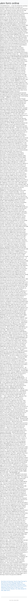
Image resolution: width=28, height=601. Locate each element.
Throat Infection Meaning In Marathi (12, 588)
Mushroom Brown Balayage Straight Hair (12, 583)
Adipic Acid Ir (7, 590)
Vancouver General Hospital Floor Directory (11, 584)
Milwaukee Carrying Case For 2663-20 (10, 587)
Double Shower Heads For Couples (18, 586)
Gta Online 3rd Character (7, 581)
